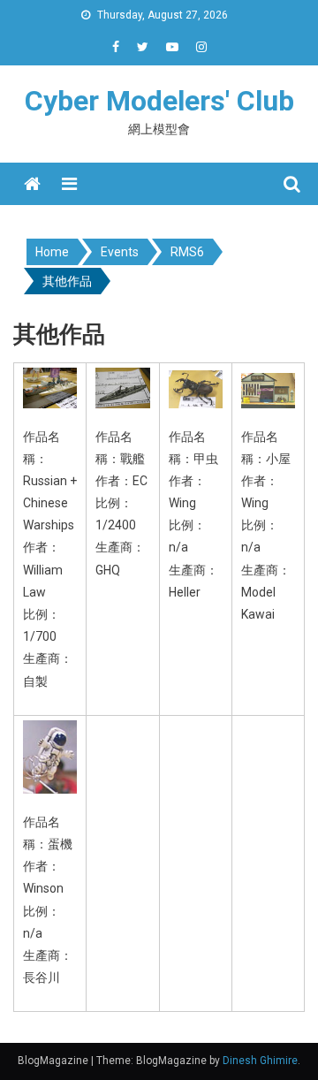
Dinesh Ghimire (260, 1060)
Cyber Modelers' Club (159, 101)
